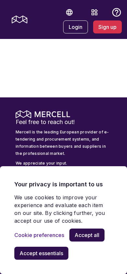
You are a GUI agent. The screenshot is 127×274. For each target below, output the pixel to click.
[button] (69, 12)
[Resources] (94, 12)
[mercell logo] (19, 19)
